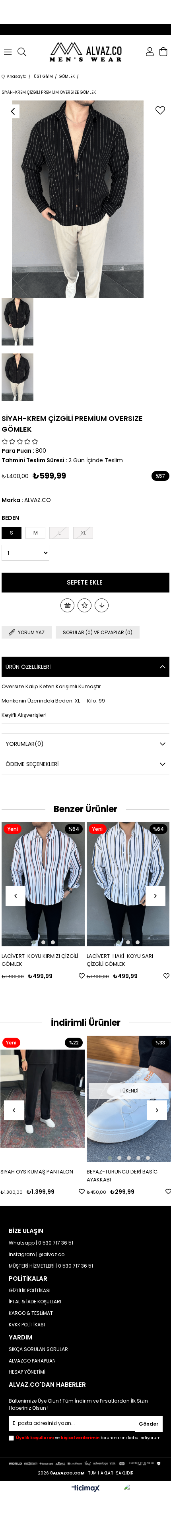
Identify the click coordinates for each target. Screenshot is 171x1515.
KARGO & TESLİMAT (31, 1313)
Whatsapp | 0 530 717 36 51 (41, 1243)
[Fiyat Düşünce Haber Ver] (102, 605)
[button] (18, 942)
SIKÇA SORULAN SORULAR (38, 1349)
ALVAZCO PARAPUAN (32, 1361)
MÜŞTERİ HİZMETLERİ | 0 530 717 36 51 (51, 1266)
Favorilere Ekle (67, 976)
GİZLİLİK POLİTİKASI (30, 1290)
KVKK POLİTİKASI (27, 1325)
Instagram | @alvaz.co (36, 1254)
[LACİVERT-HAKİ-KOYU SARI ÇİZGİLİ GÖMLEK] (113, 884)
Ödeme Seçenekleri (32, 764)
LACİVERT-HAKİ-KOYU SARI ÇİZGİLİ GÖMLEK (105, 960)
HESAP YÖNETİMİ (27, 1372)
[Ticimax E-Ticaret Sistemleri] (86, 1489)
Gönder (148, 1423)
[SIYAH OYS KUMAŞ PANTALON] (42, 1099)
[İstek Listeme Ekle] (67, 605)
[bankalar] (86, 1463)
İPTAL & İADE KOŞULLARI (35, 1302)
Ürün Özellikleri (28, 667)
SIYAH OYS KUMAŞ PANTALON (36, 1171)
